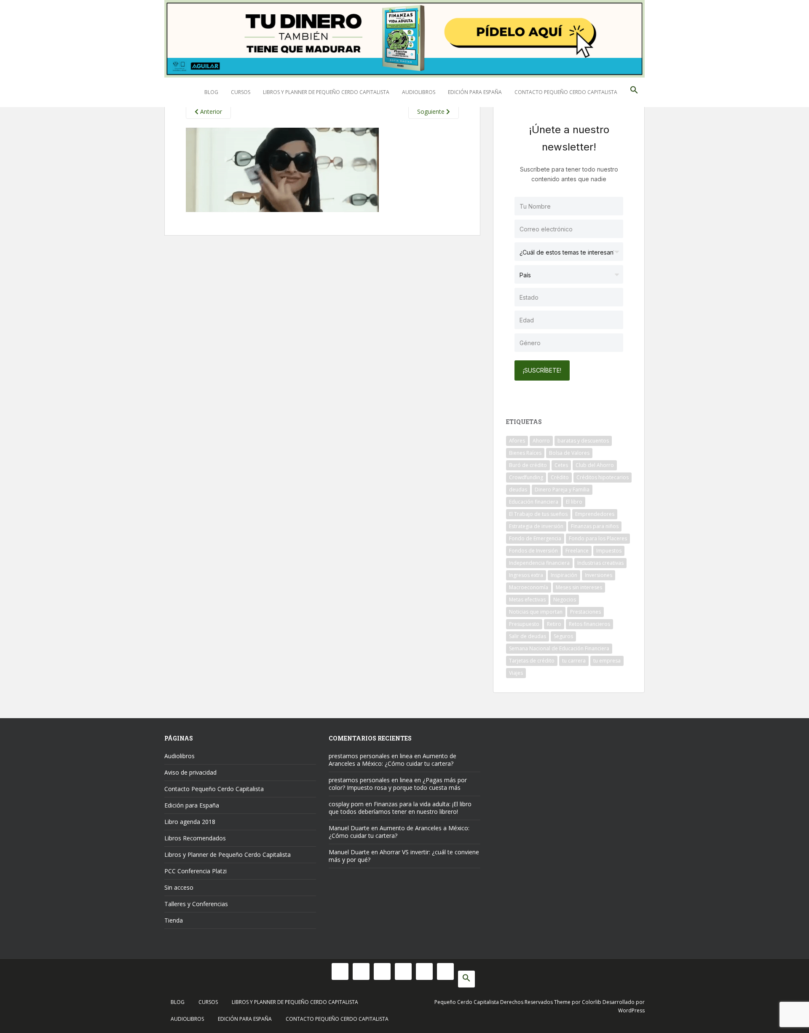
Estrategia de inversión (536, 526)
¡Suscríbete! (542, 370)
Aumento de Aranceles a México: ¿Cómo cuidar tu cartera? (392, 759)
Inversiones (598, 575)
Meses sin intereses (579, 587)
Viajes (516, 672)
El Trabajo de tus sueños (538, 514)
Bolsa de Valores (569, 452)
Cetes (561, 465)
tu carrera (574, 660)
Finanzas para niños (595, 526)
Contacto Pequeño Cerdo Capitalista (565, 92)
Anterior (210, 111)
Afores (517, 440)
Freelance (577, 550)
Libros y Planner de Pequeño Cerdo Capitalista (326, 92)
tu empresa (607, 660)
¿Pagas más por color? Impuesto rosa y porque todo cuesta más (398, 784)
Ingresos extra (526, 575)
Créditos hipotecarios (602, 477)
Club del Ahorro (595, 465)
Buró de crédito (528, 465)
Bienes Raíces (525, 452)
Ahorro (541, 440)
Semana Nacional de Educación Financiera (559, 648)
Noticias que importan (536, 611)
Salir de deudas (527, 636)
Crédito (560, 477)
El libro (574, 501)
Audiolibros (418, 92)
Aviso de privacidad (190, 772)
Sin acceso (178, 887)
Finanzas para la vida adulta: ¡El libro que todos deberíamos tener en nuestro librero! (400, 808)
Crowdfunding (526, 477)
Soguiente (431, 111)
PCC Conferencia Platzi (195, 871)
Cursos (240, 92)
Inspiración (564, 575)
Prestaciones (585, 611)
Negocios (564, 599)
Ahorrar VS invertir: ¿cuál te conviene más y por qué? (404, 856)
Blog (211, 92)
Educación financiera (533, 501)
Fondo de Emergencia (535, 538)
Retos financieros (589, 624)
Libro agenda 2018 (189, 822)
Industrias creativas (600, 562)
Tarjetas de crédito (532, 660)
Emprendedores (594, 514)
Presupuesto (524, 624)
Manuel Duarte (349, 828)
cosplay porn (346, 804)
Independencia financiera (539, 562)
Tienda (173, 920)
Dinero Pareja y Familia (562, 489)
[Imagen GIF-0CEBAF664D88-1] (282, 169)
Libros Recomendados (195, 838)
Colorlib (591, 1002)
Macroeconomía (528, 587)
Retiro (554, 624)
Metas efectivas (527, 599)
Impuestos (608, 550)
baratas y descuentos (583, 440)
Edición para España (475, 92)
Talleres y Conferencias (196, 904)
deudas (518, 489)
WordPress (631, 1010)
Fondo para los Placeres (598, 538)
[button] (634, 92)
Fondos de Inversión (533, 550)
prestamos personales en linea (371, 756)
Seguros (563, 636)
